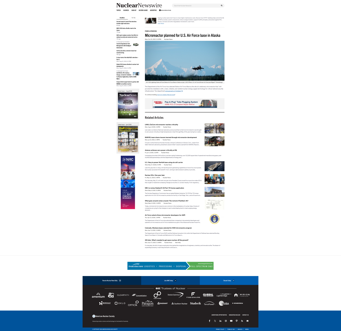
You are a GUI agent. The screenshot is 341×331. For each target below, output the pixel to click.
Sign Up (133, 10)
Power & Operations (151, 31)
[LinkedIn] (220, 321)
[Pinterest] (237, 321)
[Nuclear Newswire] (242, 321)
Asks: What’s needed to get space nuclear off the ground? (166, 240)
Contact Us (245, 315)
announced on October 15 (174, 91)
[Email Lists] (247, 321)
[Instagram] (226, 321)
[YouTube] (231, 321)
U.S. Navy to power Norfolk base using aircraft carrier (164, 162)
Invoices (240, 329)
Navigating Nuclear (234, 315)
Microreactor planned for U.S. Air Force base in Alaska (182, 35)
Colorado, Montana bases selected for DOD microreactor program (168, 228)
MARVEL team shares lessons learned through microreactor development (171, 137)
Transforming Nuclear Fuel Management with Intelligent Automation (124, 45)
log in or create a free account (166, 95)
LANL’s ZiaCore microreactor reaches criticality (161, 124)
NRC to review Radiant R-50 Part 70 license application (164, 188)
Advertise (153, 10)
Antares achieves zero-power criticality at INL (161, 150)
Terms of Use (231, 329)
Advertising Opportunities (219, 315)
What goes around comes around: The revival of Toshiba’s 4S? (166, 201)
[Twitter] (215, 321)
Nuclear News (168, 39)
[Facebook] (209, 321)
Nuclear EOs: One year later (155, 175)
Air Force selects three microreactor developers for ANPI (165, 215)
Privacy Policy (220, 329)
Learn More (161, 23)
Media (247, 329)
